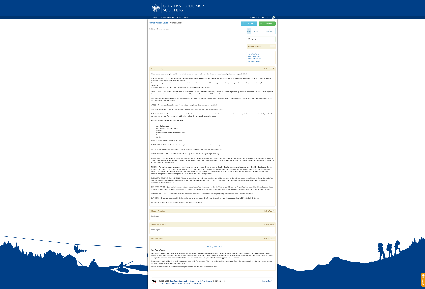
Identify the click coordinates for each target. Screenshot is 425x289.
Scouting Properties (167, 17)
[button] (254, 17)
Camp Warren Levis (158, 23)
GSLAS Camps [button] (182, 17)
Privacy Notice (177, 283)
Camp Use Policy (253, 54)
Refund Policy (196, 283)
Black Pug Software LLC (178, 281)
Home (155, 17)
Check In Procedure (254, 56)
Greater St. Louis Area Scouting (201, 281)
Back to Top (268, 69)
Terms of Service (165, 283)
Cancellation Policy (254, 61)
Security (187, 283)
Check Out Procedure (254, 59)
